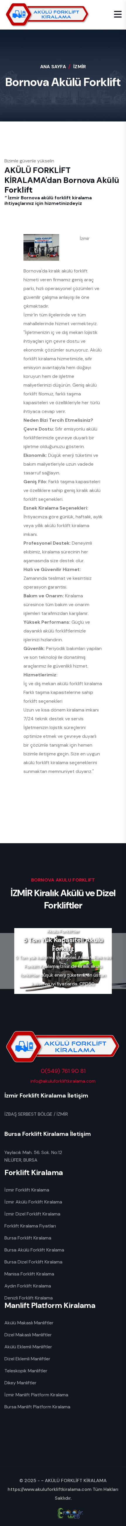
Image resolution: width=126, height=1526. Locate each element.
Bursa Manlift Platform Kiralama (37, 1407)
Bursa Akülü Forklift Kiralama (34, 1250)
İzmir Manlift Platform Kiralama (36, 1395)
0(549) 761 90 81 (63, 1071)
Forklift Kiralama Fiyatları (30, 1226)
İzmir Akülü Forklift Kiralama (33, 1202)
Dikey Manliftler (20, 1383)
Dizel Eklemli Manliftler (27, 1359)
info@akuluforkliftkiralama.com (63, 1081)
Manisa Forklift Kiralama (29, 1274)
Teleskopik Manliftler (25, 1371)
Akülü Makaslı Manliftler (29, 1323)
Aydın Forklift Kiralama (27, 1286)
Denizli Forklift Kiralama (28, 1298)
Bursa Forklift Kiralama (27, 1238)
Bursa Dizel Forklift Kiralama (33, 1262)
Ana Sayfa (53, 67)
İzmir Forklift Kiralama (26, 1190)
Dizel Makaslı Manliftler (28, 1335)
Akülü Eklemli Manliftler (28, 1347)
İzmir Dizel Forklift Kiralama (32, 1214)
